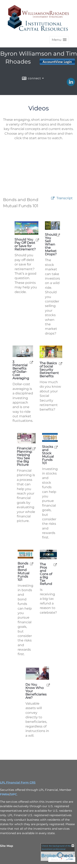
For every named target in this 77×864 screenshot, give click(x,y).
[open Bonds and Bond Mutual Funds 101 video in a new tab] (31, 564)
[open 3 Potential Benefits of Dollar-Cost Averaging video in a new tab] (31, 362)
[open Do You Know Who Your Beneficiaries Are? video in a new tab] (48, 685)
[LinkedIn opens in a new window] (71, 84)
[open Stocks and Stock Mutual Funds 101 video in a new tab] (56, 447)
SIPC (13, 794)
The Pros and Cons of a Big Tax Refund (46, 574)
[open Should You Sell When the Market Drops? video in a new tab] (58, 235)
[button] (59, 39)
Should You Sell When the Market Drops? (51, 244)
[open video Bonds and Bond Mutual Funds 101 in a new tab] (52, 198)
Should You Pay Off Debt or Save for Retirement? (25, 244)
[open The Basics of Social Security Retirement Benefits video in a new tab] (60, 363)
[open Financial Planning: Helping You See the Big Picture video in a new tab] (34, 449)
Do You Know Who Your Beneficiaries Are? (36, 691)
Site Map (6, 846)
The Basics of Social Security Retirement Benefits (49, 369)
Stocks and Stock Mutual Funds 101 (48, 455)
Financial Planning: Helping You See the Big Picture (24, 456)
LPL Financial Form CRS (18, 782)
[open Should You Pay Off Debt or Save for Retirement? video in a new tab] (37, 240)
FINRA (4, 794)
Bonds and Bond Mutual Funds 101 (23, 571)
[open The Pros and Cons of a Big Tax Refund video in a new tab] (55, 564)
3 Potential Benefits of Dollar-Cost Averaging (21, 370)
